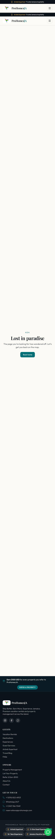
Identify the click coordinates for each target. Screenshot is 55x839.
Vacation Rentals (10, 734)
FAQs (5, 757)
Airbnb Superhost (10, 749)
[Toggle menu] (49, 8)
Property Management (12, 769)
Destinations (8, 738)
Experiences (8, 742)
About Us (6, 781)
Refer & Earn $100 (10, 777)
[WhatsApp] (17, 720)
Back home (27, 354)
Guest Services (9, 745)
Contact (6, 784)
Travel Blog (7, 753)
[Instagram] (5, 720)
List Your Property (10, 773)
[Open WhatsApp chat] (48, 832)
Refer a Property (27, 687)
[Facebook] (11, 720)
